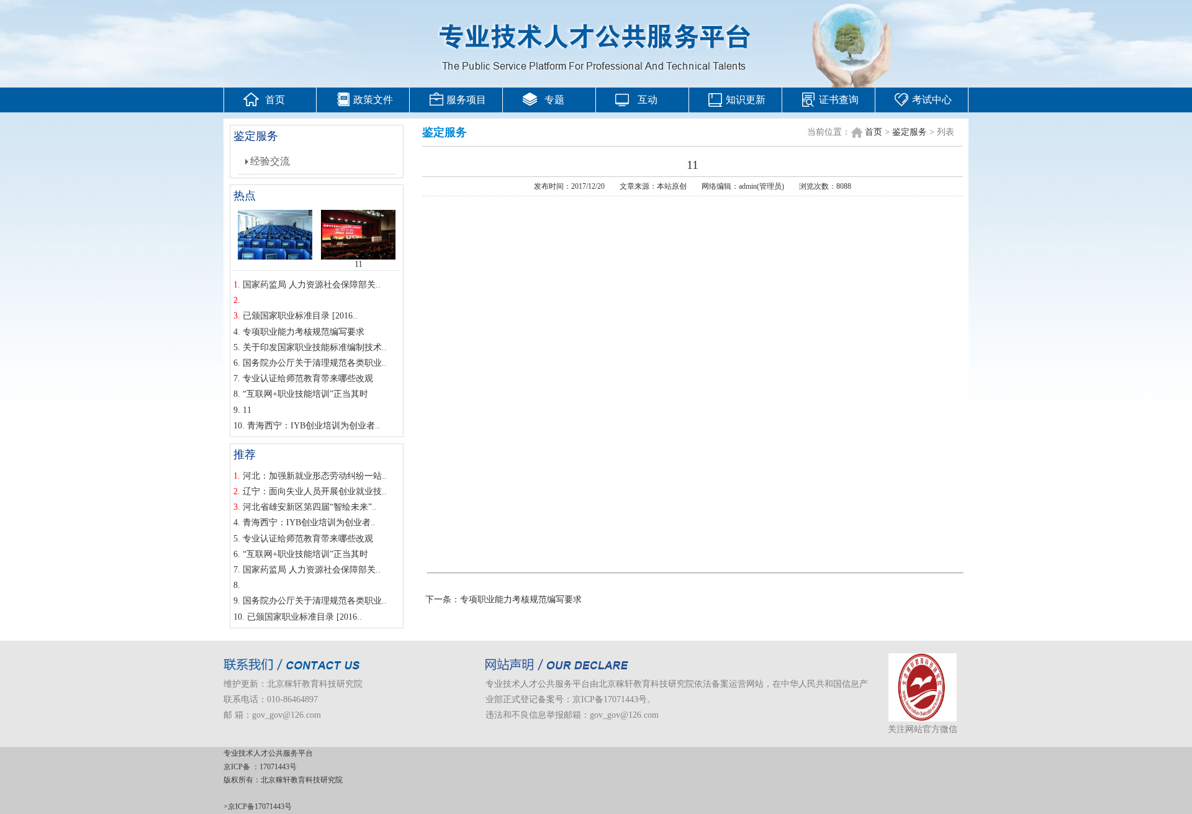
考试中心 (932, 99)
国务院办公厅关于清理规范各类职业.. (315, 363)
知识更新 (745, 99)
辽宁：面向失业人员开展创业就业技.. (315, 491)
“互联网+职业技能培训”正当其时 (305, 394)
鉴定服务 (909, 132)
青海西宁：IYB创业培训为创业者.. (313, 425)
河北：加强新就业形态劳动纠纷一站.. (315, 476)
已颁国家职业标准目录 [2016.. (300, 315)
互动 (647, 99)
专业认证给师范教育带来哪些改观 (308, 378)
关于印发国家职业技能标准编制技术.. (315, 347)
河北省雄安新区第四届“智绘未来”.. (310, 507)
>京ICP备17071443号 (258, 806)
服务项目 (466, 99)
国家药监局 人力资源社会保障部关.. (312, 284)
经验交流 (270, 161)
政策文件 (373, 99)
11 (358, 264)
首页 (275, 99)
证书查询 (839, 99)
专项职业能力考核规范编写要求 (303, 332)
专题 (554, 99)
